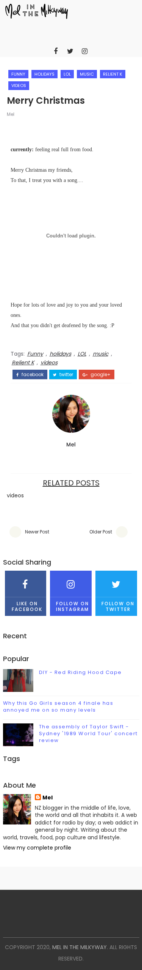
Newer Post (37, 532)
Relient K (112, 74)
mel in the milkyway (79, 947)
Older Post (100, 532)
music (87, 74)
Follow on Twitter (117, 606)
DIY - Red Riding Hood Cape (80, 672)
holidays (44, 74)
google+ (100, 374)
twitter (65, 374)
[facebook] (55, 51)
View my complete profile (37, 847)
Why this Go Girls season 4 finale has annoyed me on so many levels (58, 706)
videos (18, 85)
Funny (18, 74)
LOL (67, 74)
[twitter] (70, 51)
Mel (10, 114)
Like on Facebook (27, 606)
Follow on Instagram (72, 606)
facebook (32, 374)
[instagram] (84, 51)
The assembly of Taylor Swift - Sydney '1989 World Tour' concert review (88, 733)
